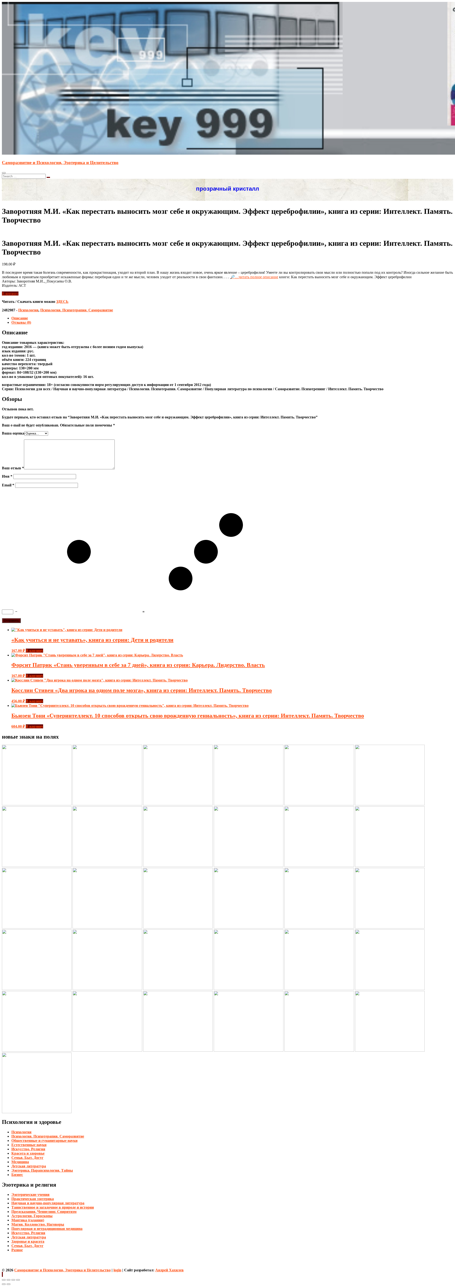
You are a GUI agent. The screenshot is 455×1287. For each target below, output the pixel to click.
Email (8, 485)
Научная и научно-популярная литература (47, 1203)
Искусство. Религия (28, 1149)
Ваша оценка (13, 433)
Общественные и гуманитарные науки (44, 1141)
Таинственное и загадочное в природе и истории (52, 1207)
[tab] (232, 318)
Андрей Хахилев (169, 1270)
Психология (28, 310)
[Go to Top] (2, 1274)
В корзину (10, 293)
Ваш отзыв (13, 468)
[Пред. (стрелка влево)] (4, 1284)
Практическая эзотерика (32, 1199)
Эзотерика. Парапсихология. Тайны (42, 1170)
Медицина (20, 1162)
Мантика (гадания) (27, 1220)
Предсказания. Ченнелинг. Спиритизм (44, 1212)
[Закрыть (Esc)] (4, 1280)
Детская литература (28, 1166)
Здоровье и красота (27, 1241)
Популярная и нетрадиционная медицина (46, 1229)
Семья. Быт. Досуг (27, 1158)
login (117, 1270)
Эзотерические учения (30, 1195)
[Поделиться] (8, 1280)
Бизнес (17, 1175)
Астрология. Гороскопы (32, 1216)
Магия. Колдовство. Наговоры (37, 1224)
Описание (19, 318)
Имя (7, 476)
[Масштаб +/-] (18, 1280)
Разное (17, 1250)
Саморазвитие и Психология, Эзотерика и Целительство (60, 162)
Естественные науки (28, 1145)
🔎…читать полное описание (254, 277)
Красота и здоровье (28, 1153)
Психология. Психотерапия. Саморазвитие (76, 310)
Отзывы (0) (21, 322)
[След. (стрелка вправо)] (8, 1284)
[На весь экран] (13, 1280)
